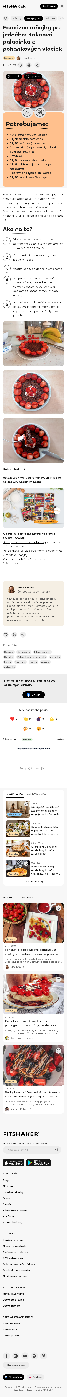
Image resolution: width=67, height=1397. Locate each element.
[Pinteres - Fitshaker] (43, 1355)
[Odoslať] (57, 1150)
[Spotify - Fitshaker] (34, 1355)
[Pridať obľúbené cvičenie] (20, 65)
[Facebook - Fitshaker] (6, 1355)
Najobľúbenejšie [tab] (36, 794)
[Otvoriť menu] (62, 6)
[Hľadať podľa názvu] (6, 18)
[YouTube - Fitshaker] (25, 1355)
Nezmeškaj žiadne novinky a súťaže (25, 1143)
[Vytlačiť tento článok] (29, 65)
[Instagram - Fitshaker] (15, 1355)
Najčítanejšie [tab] (15, 794)
